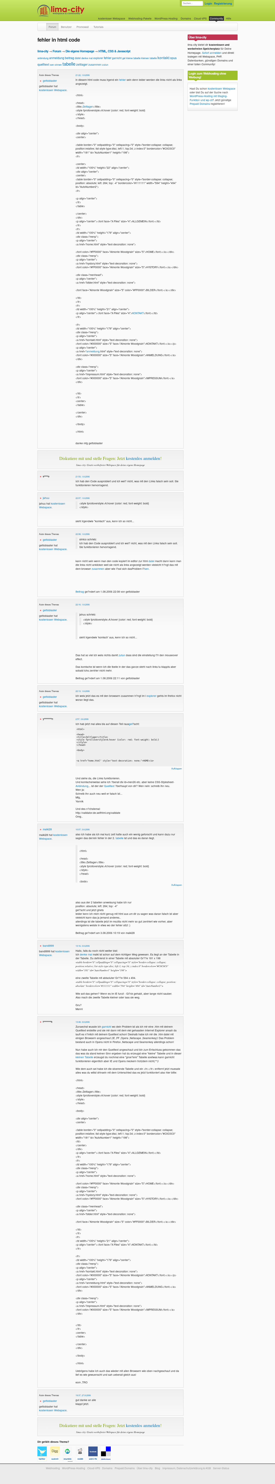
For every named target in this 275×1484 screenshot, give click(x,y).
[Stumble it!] (69, 1460)
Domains (186, 18)
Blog (157, 1468)
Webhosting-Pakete (140, 18)
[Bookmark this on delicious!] (107, 1460)
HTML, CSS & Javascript (114, 51)
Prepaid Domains (200, 104)
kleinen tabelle (149, 58)
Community (216, 18)
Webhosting (53, 1468)
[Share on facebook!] (94, 1460)
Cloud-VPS (200, 18)
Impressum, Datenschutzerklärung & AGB (186, 1468)
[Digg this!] (56, 1460)
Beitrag (80, 591)
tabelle (68, 63)
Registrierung (223, 3)
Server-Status (221, 1468)
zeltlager (82, 64)
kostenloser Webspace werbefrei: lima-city (74, 11)
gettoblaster (50, 80)
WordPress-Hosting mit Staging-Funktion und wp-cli (208, 98)
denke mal (87, 58)
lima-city (42, 51)
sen (52, 64)
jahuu (46, 498)
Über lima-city (145, 1468)
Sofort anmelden (211, 53)
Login (208, 3)
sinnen (58, 64)
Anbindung (82, 786)
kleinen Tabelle (84, 1057)
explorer (98, 58)
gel (124, 58)
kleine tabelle (133, 58)
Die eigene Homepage (79, 51)
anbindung (42, 58)
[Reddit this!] (82, 1460)
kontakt (163, 57)
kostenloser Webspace (111, 18)
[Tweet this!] (43, 1460)
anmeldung (56, 58)
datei (78, 58)
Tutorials (98, 27)
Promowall (83, 27)
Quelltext (109, 786)
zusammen (94, 64)
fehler (107, 58)
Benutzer (66, 27)
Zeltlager (88, 106)
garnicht (117, 58)
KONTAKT (138, 313)
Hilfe (228, 18)
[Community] (43, 25)
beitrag (69, 58)
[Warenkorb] (234, 16)
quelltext (43, 64)
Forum (52, 27)
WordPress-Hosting (166, 18)
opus (173, 58)
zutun (105, 64)
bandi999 (48, 945)
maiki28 (47, 829)
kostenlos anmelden (143, 458)
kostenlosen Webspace (53, 90)
